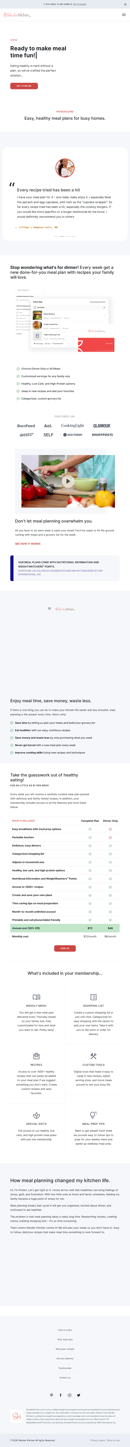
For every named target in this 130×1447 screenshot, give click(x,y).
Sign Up (65, 948)
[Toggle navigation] (123, 14)
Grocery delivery (65, 1358)
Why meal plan (65, 1339)
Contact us (65, 1377)
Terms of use (113, 1440)
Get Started (24, 86)
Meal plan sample (65, 1349)
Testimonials (65, 1368)
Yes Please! (80, 4)
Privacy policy (98, 1440)
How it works (65, 1330)
